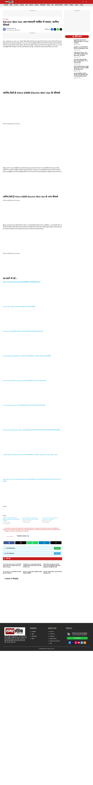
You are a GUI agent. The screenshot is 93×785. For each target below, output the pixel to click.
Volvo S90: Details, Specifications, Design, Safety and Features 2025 (30, 518)
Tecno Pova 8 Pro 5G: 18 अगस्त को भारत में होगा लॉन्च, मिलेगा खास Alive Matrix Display (12, 566)
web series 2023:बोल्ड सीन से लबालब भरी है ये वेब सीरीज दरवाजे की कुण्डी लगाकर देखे (23, 331)
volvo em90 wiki (24, 531)
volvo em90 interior (28, 529)
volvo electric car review (34, 528)
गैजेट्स (48, 5)
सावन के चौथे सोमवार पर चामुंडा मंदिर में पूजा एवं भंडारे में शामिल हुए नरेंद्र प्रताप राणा (81, 68)
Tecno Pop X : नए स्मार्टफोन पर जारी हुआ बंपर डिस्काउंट (12, 572)
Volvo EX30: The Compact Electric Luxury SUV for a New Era (50, 518)
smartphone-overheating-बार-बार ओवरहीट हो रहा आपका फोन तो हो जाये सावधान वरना (32, 566)
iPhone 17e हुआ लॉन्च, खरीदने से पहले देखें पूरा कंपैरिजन (32, 572)
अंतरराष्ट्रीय (6, 5)
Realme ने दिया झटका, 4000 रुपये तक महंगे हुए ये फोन (52, 572)
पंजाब (26, 5)
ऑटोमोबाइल (42, 5)
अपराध (81, 5)
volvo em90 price (54, 529)
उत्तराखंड (22, 5)
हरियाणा (31, 5)
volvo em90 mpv (36, 529)
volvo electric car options (22, 528)
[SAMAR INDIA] (9, 2)
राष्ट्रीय (11, 5)
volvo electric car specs (45, 528)
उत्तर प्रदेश (16, 5)
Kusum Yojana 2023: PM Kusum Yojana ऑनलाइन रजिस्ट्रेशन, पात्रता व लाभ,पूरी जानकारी (24, 381)
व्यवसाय (76, 5)
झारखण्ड (36, 5)
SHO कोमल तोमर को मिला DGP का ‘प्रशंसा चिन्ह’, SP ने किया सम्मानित (81, 61)
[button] (86, 2)
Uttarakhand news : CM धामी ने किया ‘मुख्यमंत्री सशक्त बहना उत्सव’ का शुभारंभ (81, 54)
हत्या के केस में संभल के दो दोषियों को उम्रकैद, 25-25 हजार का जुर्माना (81, 41)
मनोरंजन (66, 5)
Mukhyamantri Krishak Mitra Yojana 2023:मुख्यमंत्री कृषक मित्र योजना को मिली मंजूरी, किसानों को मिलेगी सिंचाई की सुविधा (31, 430)
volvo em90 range (17, 531)
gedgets (6, 19)
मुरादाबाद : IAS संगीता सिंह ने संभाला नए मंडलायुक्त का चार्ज (81, 47)
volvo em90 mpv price (45, 529)
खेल (52, 5)
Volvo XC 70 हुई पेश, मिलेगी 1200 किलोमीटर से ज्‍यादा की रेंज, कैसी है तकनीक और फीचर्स (11, 519)
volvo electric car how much (10, 528)
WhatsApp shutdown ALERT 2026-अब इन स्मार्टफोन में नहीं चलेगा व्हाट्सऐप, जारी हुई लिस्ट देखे (51, 566)
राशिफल (71, 5)
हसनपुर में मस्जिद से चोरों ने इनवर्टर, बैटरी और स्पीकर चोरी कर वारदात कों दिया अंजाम (81, 75)
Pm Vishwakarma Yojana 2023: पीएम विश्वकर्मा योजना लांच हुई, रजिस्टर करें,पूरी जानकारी (24, 405)
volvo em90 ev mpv (19, 529)
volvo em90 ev (11, 529)
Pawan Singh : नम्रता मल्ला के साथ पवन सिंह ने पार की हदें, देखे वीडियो (19, 307)
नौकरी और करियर (59, 5)
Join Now (57, 548)
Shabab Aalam (11, 28)
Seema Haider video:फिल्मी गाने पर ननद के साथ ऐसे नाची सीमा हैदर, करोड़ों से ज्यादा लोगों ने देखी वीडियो (27, 356)
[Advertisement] (32, 60)
